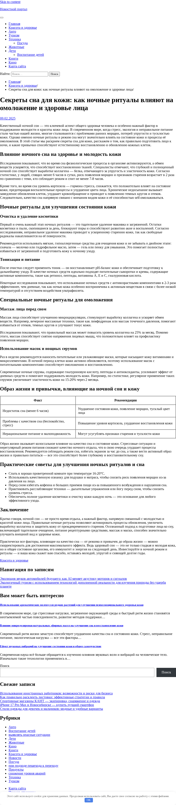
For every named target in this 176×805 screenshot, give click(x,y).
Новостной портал (13, 9)
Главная (14, 24)
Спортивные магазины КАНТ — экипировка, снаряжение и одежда (50, 701)
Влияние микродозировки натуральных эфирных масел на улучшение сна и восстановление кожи (61, 625)
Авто (12, 31)
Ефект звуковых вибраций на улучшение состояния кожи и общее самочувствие (50, 646)
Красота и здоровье (23, 27)
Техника (15, 39)
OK (89, 800)
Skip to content (10, 2)
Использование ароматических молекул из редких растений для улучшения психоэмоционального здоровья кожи (71, 604)
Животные (16, 47)
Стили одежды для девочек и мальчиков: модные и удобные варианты (51, 709)
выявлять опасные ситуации (29, 735)
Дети (12, 51)
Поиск (4, 666)
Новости (15, 758)
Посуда (22, 43)
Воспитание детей (30, 54)
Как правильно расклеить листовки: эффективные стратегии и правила (52, 697)
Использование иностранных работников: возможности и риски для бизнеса (56, 693)
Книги (13, 58)
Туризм (14, 35)
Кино (13, 62)
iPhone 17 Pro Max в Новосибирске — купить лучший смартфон (47, 705)
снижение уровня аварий (27, 773)
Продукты (16, 769)
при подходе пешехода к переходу (33, 765)
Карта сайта (17, 66)
